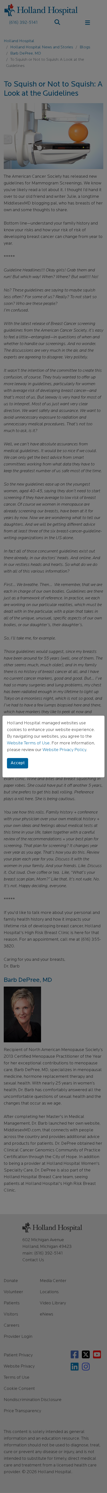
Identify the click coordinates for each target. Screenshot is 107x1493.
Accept (18, 763)
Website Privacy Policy (64, 750)
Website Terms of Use (28, 743)
